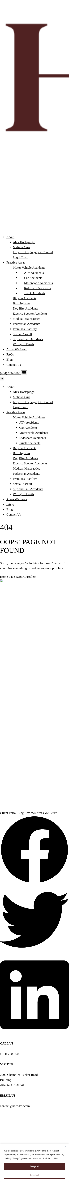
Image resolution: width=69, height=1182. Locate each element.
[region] (34, 1163)
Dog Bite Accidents (25, 308)
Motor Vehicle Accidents (29, 267)
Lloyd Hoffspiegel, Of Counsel (33, 252)
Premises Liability (25, 329)
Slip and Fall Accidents (28, 339)
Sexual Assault (22, 334)
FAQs (10, 354)
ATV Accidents (34, 272)
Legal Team (20, 257)
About (10, 237)
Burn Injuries (21, 303)
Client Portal (8, 813)
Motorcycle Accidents (38, 283)
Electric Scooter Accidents (30, 313)
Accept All (34, 1166)
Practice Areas (15, 262)
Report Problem (26, 576)
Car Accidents (33, 277)
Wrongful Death (23, 344)
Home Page (8, 576)
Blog (9, 359)
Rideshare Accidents (37, 288)
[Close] (66, 1146)
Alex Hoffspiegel (24, 242)
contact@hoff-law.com (15, 1106)
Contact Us (13, 364)
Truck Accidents (34, 293)
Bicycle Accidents (24, 298)
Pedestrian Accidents (26, 323)
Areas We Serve (16, 349)
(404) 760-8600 (10, 373)
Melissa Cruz (21, 247)
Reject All (34, 1175)
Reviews (30, 813)
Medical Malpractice (26, 318)
